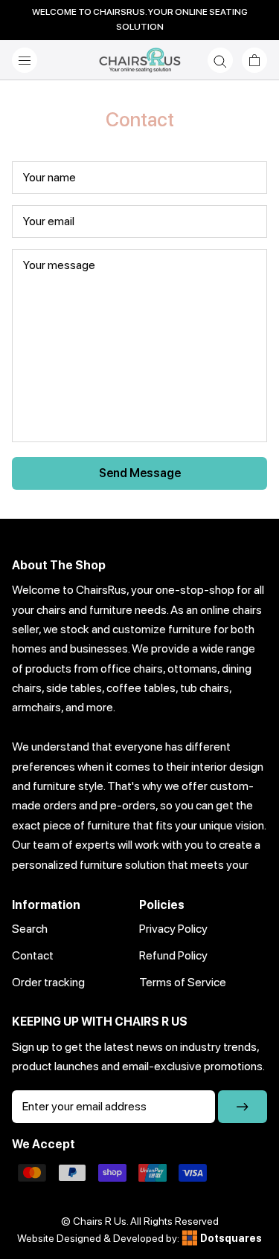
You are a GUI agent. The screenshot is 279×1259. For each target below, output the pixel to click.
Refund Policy (173, 955)
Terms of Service (182, 982)
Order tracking (48, 982)
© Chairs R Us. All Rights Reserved (140, 1221)
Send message (140, 473)
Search (30, 929)
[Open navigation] (24, 60)
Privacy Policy (173, 929)
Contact (33, 955)
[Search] (220, 60)
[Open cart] (254, 60)
